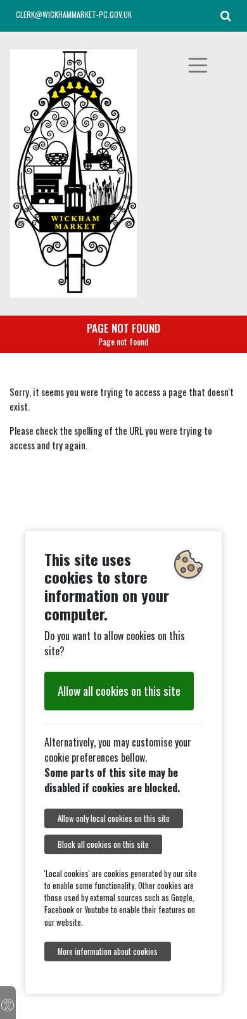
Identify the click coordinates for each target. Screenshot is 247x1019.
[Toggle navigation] (198, 65)
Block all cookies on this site (103, 844)
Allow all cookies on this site (119, 690)
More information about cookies (108, 951)
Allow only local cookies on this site (114, 818)
